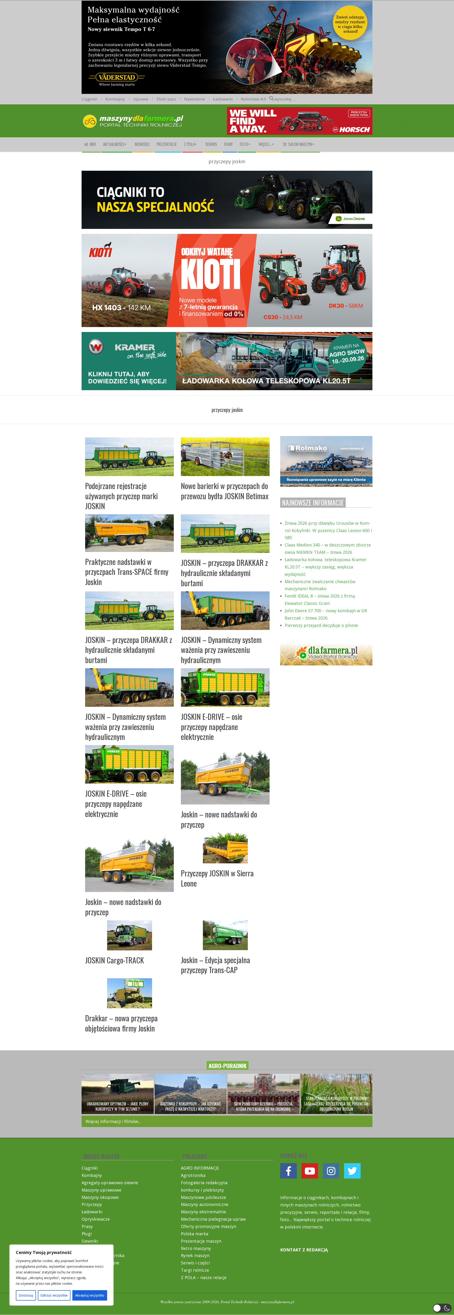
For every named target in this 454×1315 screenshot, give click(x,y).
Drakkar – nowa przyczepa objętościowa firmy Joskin (121, 1023)
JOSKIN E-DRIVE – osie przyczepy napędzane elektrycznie (211, 726)
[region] (61, 1275)
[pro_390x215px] (326, 439)
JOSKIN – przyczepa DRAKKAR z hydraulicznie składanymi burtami (224, 572)
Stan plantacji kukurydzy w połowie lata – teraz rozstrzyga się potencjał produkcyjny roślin (336, 1103)
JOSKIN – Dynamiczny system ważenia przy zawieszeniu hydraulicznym (221, 649)
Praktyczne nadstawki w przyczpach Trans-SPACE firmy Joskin (126, 571)
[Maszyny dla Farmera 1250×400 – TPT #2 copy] (227, 3)
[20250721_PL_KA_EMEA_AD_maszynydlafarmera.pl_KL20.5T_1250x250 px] (227, 336)
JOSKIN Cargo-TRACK (114, 959)
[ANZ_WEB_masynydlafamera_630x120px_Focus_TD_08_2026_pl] (299, 111)
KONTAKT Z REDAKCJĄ (304, 1250)
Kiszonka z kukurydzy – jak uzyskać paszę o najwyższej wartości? (190, 1106)
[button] (442, 1308)
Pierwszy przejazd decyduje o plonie (321, 625)
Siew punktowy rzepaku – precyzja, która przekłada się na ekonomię (263, 1106)
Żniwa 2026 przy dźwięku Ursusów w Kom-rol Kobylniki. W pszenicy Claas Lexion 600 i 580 (328, 530)
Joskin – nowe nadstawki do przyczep (219, 819)
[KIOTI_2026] (227, 238)
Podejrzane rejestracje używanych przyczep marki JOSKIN (121, 495)
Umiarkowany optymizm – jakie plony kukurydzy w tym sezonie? (117, 1106)
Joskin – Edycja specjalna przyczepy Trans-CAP (215, 964)
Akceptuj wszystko (89, 1295)
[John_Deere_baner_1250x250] (227, 174)
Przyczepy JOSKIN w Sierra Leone (217, 878)
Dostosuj (26, 1295)
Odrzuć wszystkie (54, 1295)
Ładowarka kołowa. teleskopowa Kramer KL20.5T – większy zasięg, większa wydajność (326, 567)
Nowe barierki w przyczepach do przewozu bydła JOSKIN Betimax (224, 490)
